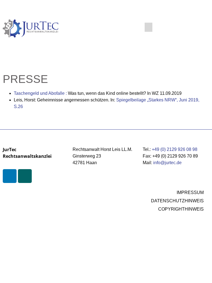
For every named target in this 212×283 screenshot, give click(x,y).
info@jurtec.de (167, 162)
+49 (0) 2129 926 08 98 (174, 149)
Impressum (190, 192)
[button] (148, 27)
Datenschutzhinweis (177, 200)
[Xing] (25, 176)
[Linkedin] (10, 176)
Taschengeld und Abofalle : (41, 93)
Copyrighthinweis (181, 209)
